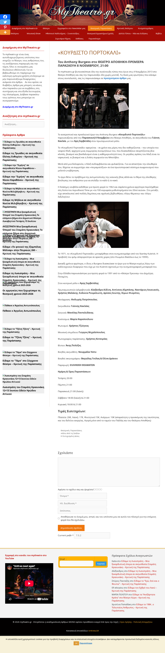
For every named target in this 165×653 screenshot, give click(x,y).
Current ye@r (65, 535)
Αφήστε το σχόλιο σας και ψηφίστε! (76, 489)
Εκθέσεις (79, 38)
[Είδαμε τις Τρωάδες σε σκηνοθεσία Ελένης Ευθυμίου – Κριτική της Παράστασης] (22, 148)
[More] (5, 32)
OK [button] (76, 643)
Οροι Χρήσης (126, 622)
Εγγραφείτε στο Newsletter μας (71, 28)
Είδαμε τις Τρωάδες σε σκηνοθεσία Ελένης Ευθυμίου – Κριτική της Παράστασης (22, 157)
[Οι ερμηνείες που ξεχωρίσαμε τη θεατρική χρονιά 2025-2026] (22, 285)
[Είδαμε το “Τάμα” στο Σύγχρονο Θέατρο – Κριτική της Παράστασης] (22, 355)
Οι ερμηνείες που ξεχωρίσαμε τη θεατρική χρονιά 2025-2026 (21, 292)
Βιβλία (159, 33)
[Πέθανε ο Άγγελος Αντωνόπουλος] (21, 305)
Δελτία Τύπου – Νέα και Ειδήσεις (133, 33)
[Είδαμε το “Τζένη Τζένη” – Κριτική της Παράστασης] (22, 332)
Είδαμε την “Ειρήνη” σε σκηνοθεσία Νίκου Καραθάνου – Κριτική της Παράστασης (23, 180)
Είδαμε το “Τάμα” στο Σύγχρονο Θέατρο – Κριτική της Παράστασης (22, 362)
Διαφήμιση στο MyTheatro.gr (18, 106)
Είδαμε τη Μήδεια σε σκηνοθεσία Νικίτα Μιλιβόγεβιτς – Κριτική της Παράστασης (22, 203)
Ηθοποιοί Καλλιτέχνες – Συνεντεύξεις (62, 33)
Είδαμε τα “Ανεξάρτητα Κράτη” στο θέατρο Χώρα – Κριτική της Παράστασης (133, 597)
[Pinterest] (5, 27)
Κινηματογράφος (145, 28)
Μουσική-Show (33, 33)
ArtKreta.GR (93, 630)
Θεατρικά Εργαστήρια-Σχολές (100, 33)
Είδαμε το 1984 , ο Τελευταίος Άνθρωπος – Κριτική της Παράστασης (133, 607)
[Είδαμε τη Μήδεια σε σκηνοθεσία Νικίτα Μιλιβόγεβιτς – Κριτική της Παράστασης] (22, 194)
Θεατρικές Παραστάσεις (101, 28)
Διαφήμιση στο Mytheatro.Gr (25, 28)
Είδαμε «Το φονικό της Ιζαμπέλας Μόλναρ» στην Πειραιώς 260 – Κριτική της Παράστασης (22, 250)
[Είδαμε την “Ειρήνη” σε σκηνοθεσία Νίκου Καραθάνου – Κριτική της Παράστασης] (22, 171)
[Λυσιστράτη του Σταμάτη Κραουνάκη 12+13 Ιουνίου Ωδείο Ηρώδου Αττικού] (22, 381)
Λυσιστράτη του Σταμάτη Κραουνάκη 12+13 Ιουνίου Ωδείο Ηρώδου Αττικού (23, 390)
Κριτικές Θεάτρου (125, 28)
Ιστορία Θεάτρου (11, 33)
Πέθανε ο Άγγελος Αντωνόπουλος (22, 310)
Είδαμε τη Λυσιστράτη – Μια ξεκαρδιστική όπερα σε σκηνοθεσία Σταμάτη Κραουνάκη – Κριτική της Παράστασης (134, 564)
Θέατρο (46, 28)
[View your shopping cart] (109, 38)
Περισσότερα (94, 38)
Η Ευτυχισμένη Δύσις (70, 436)
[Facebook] (5, 16)
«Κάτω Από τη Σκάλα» (70, 433)
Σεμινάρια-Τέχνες (63, 38)
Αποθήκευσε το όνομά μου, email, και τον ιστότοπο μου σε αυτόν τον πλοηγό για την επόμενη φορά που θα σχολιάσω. (108, 518)
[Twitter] (5, 22)
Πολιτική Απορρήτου (142, 622)
